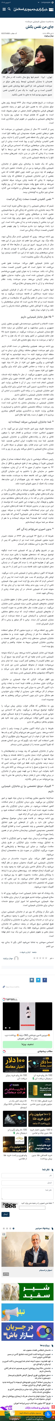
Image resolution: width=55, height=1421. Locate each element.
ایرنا (31, 10)
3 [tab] (7, 1228)
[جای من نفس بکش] (27, 56)
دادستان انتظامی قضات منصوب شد (37, 1350)
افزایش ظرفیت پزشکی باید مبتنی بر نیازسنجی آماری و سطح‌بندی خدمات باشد (29, 1391)
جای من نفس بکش (40, 27)
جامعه (34, 952)
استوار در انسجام (45, 1270)
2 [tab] (10, 1228)
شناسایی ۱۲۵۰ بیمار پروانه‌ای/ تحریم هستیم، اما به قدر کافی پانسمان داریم (27, 1370)
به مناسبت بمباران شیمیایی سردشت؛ (39, 21)
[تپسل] (3, 999)
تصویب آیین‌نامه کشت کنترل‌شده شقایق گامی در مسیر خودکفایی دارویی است (29, 1356)
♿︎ (48, 1414)
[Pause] (5, 1028)
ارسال (5, 1214)
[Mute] (10, 1028)
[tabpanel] (27, 1254)
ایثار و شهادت (25, 952)
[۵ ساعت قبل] (27, 1249)
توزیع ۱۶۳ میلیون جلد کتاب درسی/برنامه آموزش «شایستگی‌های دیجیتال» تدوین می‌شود (32, 1405)
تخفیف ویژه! (28, 1044)
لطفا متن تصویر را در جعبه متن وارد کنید (37, 1203)
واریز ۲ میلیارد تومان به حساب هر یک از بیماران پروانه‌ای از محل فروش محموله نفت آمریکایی (26, 1398)
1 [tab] (13, 1228)
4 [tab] (4, 1228)
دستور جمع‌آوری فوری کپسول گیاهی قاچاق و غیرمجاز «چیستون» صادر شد (29, 1377)
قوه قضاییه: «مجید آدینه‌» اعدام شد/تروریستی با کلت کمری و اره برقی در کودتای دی (26, 1363)
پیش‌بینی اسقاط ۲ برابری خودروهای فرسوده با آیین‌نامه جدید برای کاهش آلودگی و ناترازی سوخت (26, 1384)
